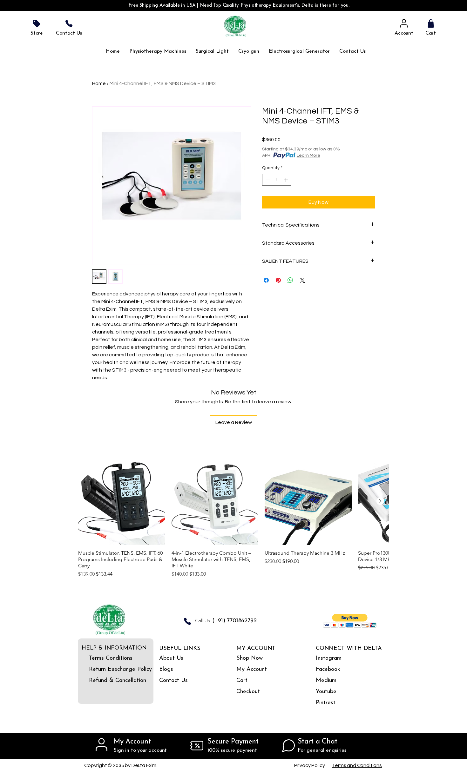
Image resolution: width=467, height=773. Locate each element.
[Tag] (37, 23)
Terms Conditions (107, 658)
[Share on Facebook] (266, 280)
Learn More (308, 155)
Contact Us (173, 681)
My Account (251, 669)
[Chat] (288, 745)
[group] (233, 518)
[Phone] (69, 23)
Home (99, 83)
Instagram (329, 658)
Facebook (328, 669)
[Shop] (430, 23)
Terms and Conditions (357, 765)
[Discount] (196, 745)
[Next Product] (380, 501)
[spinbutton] (276, 179)
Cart (241, 681)
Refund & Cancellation (107, 681)
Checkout (248, 692)
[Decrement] (267, 179)
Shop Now (249, 658)
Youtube (326, 692)
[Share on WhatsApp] (290, 280)
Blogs (166, 669)
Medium (326, 681)
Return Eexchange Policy (107, 669)
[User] (403, 23)
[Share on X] (302, 280)
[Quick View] (121, 501)
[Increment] (286, 179)
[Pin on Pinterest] (278, 280)
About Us (171, 658)
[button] (350, 620)
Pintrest (325, 703)
